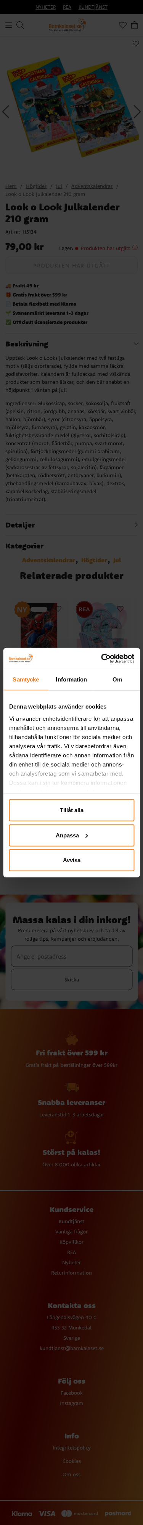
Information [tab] (71, 679)
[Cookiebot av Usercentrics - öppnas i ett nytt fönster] (101, 658)
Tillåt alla (72, 810)
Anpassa (67, 835)
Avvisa (71, 860)
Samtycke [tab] (26, 679)
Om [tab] (117, 679)
